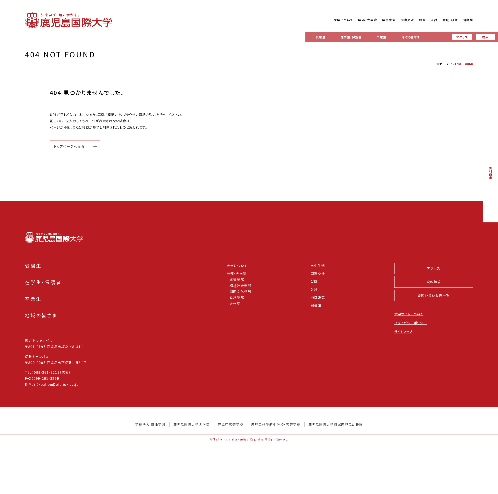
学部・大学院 (237, 273)
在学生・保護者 (351, 37)
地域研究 (317, 297)
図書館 (315, 305)
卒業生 (381, 37)
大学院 (235, 303)
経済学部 (237, 279)
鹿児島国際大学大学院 (191, 424)
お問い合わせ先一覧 (434, 295)
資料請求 (490, 172)
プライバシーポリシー (410, 322)
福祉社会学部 (240, 285)
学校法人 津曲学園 (150, 424)
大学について (237, 265)
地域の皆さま (411, 37)
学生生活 (317, 265)
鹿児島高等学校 (230, 424)
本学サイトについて (408, 313)
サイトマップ (403, 331)
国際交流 (317, 273)
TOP (439, 64)
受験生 (321, 37)
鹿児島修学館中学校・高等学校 (275, 424)
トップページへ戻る (69, 146)
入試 (314, 289)
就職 (314, 281)
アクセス (462, 37)
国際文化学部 (240, 291)
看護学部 (237, 297)
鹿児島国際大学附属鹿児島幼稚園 (335, 424)
